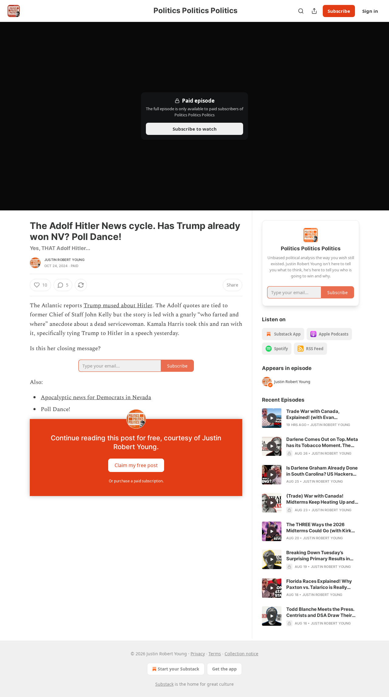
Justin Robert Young (64, 260)
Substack (164, 684)
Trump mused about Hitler (118, 305)
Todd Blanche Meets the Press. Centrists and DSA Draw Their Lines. (320, 612)
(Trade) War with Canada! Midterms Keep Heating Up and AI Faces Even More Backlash (320, 499)
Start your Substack (178, 669)
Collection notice (241, 654)
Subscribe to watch (195, 129)
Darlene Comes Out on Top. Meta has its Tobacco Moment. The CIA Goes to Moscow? (322, 442)
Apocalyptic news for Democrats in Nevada (96, 397)
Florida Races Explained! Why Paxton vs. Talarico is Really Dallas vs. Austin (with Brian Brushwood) (319, 584)
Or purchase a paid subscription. (136, 481)
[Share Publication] (314, 11)
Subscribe (339, 11)
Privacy (198, 654)
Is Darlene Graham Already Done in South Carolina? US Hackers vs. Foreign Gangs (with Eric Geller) (322, 471)
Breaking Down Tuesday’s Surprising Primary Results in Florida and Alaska (318, 556)
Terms (214, 654)
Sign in (370, 11)
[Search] (301, 11)
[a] (272, 418)
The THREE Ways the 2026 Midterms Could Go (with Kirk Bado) (318, 528)
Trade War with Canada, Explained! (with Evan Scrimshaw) (312, 414)
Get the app (224, 669)
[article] (311, 418)
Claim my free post (136, 465)
